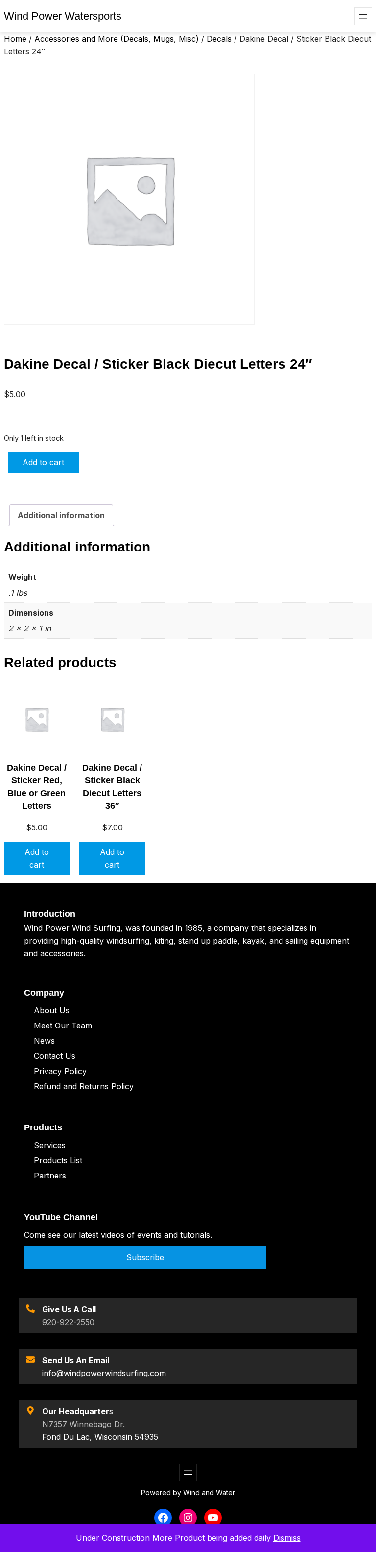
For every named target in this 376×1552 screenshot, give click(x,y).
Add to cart (43, 462)
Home (15, 39)
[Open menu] (363, 16)
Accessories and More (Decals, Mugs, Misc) (116, 39)
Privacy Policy (60, 1071)
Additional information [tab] (61, 515)
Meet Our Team (63, 1025)
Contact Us (54, 1056)
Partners (50, 1175)
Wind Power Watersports (62, 16)
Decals (219, 39)
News (44, 1041)
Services (50, 1145)
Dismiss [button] (287, 1538)
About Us (52, 1010)
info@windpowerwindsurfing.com (104, 1373)
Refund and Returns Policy (84, 1086)
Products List (58, 1160)
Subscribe (145, 1257)
